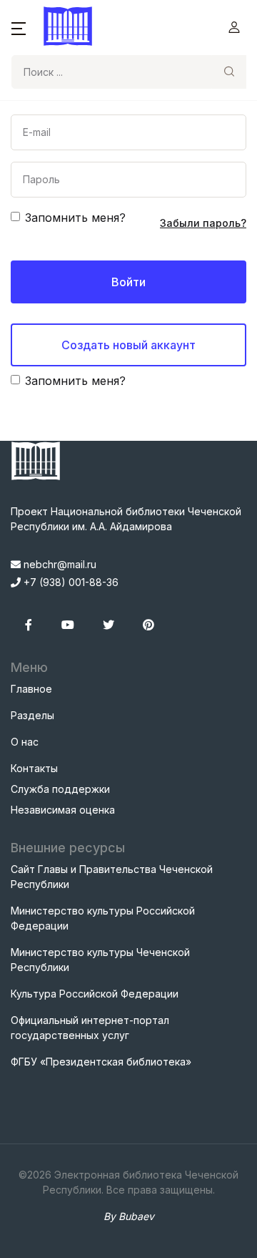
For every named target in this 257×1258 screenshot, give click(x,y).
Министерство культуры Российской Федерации (103, 918)
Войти (128, 282)
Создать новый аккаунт (128, 345)
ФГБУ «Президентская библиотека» (101, 1061)
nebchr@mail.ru (58, 564)
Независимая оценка (63, 810)
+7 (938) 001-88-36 (70, 582)
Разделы (32, 715)
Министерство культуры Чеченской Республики (100, 959)
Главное (31, 689)
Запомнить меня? (75, 217)
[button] (18, 27)
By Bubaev (129, 1216)
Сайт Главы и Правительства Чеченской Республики (112, 876)
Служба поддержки (60, 789)
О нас (25, 742)
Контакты (34, 768)
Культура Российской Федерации (94, 994)
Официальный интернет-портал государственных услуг (90, 1027)
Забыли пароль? (203, 223)
